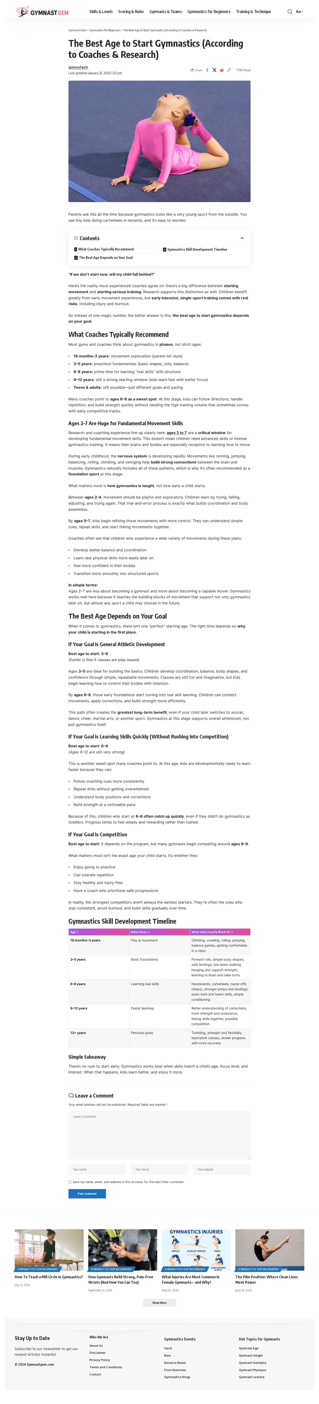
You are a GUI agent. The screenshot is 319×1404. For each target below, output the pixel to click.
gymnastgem (78, 67)
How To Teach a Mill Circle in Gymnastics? (49, 1277)
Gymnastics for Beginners (38, 1269)
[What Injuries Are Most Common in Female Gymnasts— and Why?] (196, 1250)
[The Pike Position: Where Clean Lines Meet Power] (269, 1250)
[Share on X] (214, 70)
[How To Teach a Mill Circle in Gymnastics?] (49, 1250)
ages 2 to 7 (177, 432)
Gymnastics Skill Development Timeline (197, 249)
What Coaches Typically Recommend (106, 249)
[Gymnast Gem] (42, 12)
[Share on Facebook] (207, 70)
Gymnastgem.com (40, 1364)
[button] (290, 11)
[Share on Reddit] (221, 70)
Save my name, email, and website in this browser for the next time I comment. (128, 1182)
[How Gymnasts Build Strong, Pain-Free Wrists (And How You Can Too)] (122, 1250)
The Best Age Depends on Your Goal (106, 258)
